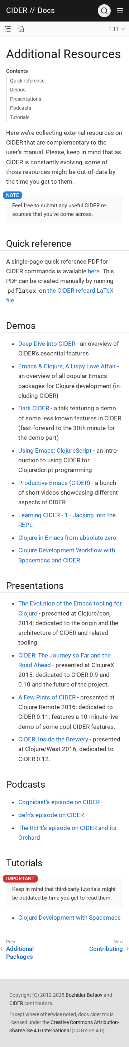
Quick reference (27, 81)
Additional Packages (20, 952)
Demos (17, 90)
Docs (46, 10)
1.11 (114, 29)
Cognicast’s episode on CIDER (59, 802)
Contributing (106, 948)
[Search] (104, 10)
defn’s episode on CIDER (51, 815)
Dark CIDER (33, 408)
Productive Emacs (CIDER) (54, 482)
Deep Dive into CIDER (46, 343)
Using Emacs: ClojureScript (55, 450)
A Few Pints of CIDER (47, 697)
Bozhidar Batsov (84, 995)
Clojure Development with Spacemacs (69, 917)
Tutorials (19, 117)
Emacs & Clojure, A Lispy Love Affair (67, 366)
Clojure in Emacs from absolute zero (67, 537)
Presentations (25, 99)
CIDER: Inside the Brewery (53, 739)
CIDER (16, 10)
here (94, 271)
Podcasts (20, 108)
